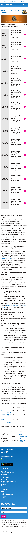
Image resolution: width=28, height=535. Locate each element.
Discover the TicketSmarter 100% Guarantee (14, 1)
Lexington (3, 414)
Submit (4, 516)
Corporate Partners (5, 480)
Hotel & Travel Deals (6, 483)
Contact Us (3, 471)
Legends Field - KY (9, 416)
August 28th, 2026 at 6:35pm (13, 305)
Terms (2, 491)
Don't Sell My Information (7, 494)
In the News (4, 484)
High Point (2, 420)
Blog (2, 486)
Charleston (4, 411)
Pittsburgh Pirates (6, 258)
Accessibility (4, 496)
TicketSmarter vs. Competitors (8, 481)
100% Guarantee (5, 474)
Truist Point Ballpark (9, 421)
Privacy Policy (4, 493)
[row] (14, 35)
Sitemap (3, 497)
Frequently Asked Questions (7, 472)
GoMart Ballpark (6, 388)
